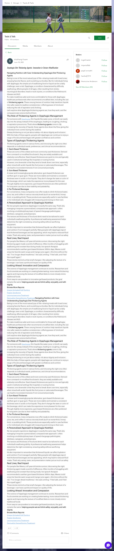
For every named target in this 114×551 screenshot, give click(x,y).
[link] (12, 46)
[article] (38, 301)
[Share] (67, 59)
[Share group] (108, 37)
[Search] (89, 38)
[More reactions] (16, 528)
